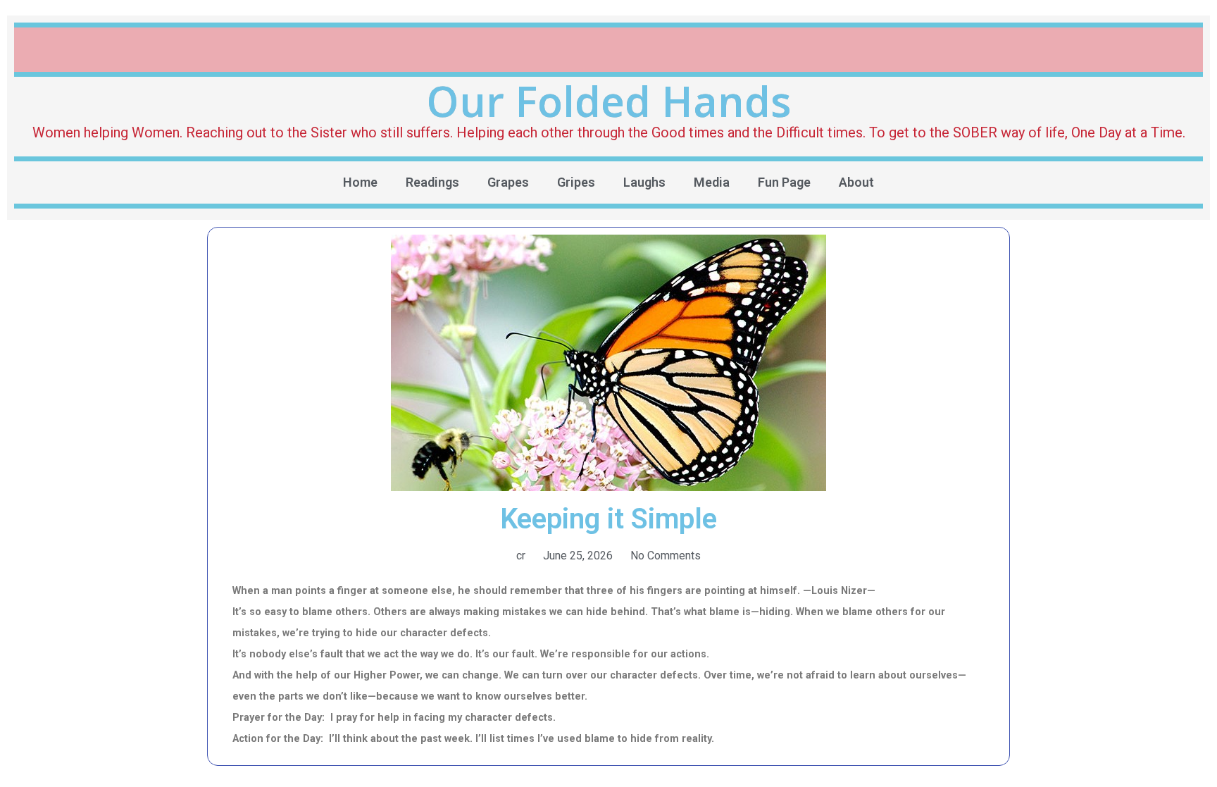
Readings (432, 182)
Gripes (576, 182)
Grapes (508, 182)
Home (360, 182)
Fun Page (784, 182)
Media (712, 182)
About (856, 182)
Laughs (644, 182)
